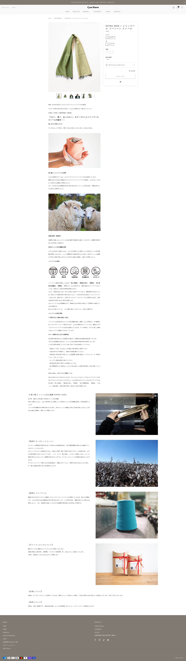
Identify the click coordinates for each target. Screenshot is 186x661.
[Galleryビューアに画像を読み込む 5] (83, 96)
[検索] (182, 7)
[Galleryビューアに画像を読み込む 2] (65, 96)
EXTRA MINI (110, 37)
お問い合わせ (6, 648)
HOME (67, 11)
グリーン (110, 44)
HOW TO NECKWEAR (9, 636)
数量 (107, 49)
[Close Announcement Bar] (184, 2)
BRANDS (86, 11)
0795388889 (97, 629)
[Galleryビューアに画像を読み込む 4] (77, 96)
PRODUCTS (6, 632)
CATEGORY (97, 11)
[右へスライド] (94, 96)
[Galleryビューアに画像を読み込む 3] (71, 96)
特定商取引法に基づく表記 (10, 642)
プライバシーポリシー (9, 645)
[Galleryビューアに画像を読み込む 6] (89, 96)
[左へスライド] (54, 96)
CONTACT (117, 11)
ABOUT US (76, 11)
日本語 (14, 7)
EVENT (108, 11)
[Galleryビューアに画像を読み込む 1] (58, 96)
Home (49, 18)
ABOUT (5, 629)
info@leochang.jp (99, 626)
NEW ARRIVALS (57, 18)
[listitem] (93, 2)
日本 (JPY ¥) (5, 7)
